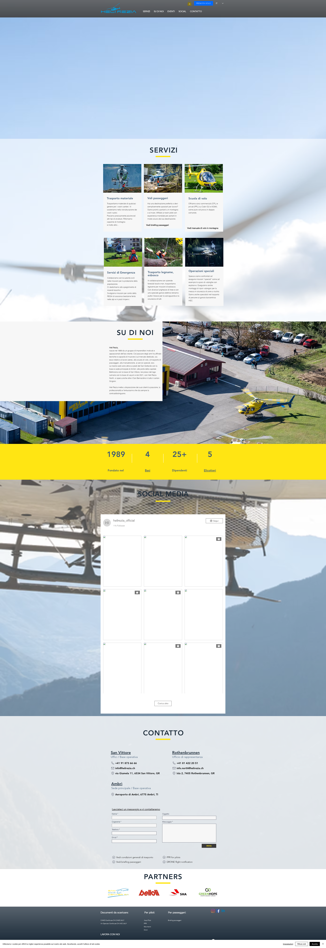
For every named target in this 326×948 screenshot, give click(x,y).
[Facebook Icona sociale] (218, 911)
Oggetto (165, 814)
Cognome (116, 822)
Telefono (115, 829)
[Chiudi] (322, 944)
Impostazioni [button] (288, 944)
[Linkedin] (223, 911)
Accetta (315, 944)
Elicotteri (210, 470)
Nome (114, 814)
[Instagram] (213, 911)
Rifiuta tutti (301, 944)
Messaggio (167, 822)
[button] (189, 3)
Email (114, 837)
